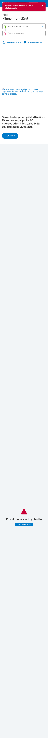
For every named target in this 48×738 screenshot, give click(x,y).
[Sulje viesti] (42, 5)
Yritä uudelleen (24, 524)
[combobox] (24, 26)
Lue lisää (10, 135)
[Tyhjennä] (43, 26)
